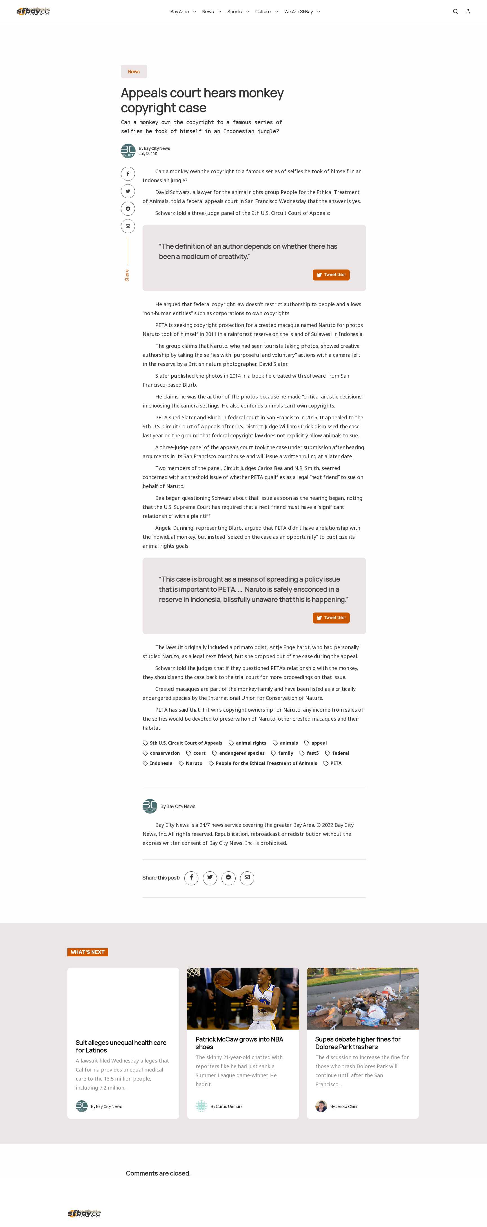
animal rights (251, 743)
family (285, 753)
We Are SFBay (298, 11)
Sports (234, 11)
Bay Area (180, 11)
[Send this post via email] (128, 226)
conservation (165, 753)
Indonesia (161, 763)
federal (340, 753)
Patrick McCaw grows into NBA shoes (239, 1043)
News (208, 11)
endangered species (242, 753)
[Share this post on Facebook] (128, 174)
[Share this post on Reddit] (128, 209)
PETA (336, 763)
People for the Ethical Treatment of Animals (266, 763)
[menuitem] (181, 13)
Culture (263, 11)
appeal (319, 743)
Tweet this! (335, 274)
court (199, 753)
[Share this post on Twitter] (128, 191)
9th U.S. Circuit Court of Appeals (186, 743)
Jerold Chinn (347, 1106)
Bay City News (157, 148)
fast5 (313, 753)
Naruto (194, 763)
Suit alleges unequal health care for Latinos (121, 1046)
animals (289, 743)
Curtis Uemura (229, 1106)
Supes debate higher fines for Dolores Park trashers (358, 1043)
